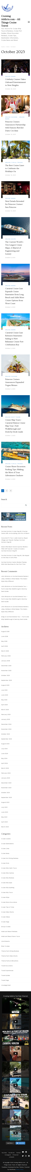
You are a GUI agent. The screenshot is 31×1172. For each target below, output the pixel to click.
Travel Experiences (7, 970)
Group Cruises (5, 926)
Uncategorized (5, 985)
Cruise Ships (10, 239)
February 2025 (5, 714)
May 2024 (4, 758)
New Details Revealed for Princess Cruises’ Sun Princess (14, 204)
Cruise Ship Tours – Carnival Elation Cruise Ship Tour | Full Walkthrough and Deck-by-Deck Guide (15, 426)
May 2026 (4, 641)
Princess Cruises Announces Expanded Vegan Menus (14, 382)
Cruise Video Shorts (7, 912)
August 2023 (5, 802)
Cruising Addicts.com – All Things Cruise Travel (10, 21)
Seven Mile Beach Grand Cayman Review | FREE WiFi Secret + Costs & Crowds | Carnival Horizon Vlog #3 (14, 549)
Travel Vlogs (5, 980)
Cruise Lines (5, 848)
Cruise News (10, 76)
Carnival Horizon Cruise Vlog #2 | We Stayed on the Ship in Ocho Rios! (15, 556)
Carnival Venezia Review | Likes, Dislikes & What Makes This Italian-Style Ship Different (14, 578)
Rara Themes (20, 1167)
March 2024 (5, 768)
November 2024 (6, 729)
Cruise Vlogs (5, 922)
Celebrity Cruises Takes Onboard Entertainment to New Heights (15, 82)
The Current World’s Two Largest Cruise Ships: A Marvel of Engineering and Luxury (14, 248)
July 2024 (4, 748)
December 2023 (6, 783)
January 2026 (5, 661)
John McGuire (5, 576)
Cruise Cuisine (11, 117)
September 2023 (6, 797)
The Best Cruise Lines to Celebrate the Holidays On (14, 168)
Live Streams (5, 941)
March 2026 (5, 651)
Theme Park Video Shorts (9, 956)
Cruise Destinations (7, 843)
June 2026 (4, 636)
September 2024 (6, 739)
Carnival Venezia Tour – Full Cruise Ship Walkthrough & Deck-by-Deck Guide (14, 589)
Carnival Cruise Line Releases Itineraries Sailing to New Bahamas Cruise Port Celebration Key (14, 339)
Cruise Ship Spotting (7, 887)
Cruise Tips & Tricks (14, 162)
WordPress (12, 1169)
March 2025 (5, 709)
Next (10, 490)
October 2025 (5, 675)
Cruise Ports (5, 863)
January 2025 (5, 719)
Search (4, 499)
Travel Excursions (7, 965)
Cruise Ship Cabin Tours (9, 868)
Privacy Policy (19, 1169)
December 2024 (6, 724)
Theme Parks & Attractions (9, 961)
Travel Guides (5, 975)
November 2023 (6, 787)
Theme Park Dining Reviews (10, 951)
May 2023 (4, 817)
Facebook (12, 1152)
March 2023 (5, 827)
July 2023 (4, 807)
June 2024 (4, 753)
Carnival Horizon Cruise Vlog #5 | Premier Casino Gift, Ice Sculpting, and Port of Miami (15, 532)
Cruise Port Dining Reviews (9, 858)
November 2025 (6, 670)
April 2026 (4, 646)
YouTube (4, 1152)
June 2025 (4, 695)
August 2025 (5, 685)
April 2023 (4, 822)
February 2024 (6, 773)
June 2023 (4, 812)
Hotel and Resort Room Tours (10, 936)
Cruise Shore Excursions (9, 902)
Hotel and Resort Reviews (9, 931)
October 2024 (5, 734)
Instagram (8, 1154)
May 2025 (4, 700)
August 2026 (5, 631)
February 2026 (5, 656)
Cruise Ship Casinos (7, 873)
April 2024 (4, 763)
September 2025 (6, 680)
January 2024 (5, 778)
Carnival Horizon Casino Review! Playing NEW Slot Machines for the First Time (13, 563)
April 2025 (4, 704)
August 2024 (5, 743)
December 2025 (6, 665)
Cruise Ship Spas (6, 882)
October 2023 (5, 792)
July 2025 (4, 690)
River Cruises (5, 946)
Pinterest (16, 1154)
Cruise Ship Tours (13, 417)
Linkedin (11, 1157)
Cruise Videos (5, 917)
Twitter (18, 1152)
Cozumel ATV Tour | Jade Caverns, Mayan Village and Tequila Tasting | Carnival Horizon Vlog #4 (14, 540)
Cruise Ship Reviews (7, 878)
